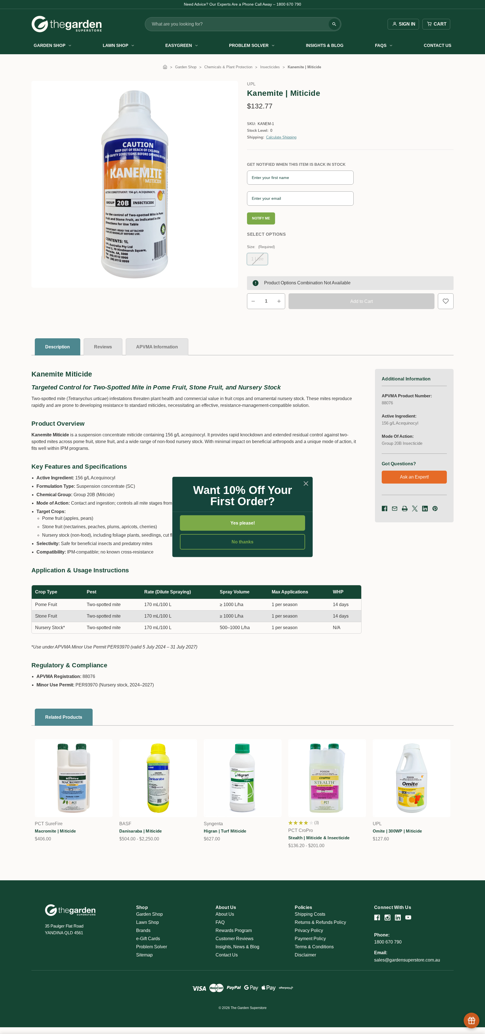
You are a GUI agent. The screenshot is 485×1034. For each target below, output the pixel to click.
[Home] (165, 67)
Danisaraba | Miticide (140, 831)
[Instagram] (387, 917)
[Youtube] (408, 917)
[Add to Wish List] (446, 301)
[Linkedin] (425, 508)
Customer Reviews (234, 938)
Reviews (103, 346)
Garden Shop (49, 45)
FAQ (220, 922)
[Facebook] (384, 508)
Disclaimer (305, 955)
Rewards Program (234, 930)
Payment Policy (310, 938)
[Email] (394, 508)
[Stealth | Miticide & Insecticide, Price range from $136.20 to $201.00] (327, 778)
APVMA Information (157, 346)
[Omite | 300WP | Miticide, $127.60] (412, 778)
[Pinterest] (435, 508)
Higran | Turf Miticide (225, 831)
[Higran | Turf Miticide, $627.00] (243, 778)
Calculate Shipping (281, 137)
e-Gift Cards (148, 938)
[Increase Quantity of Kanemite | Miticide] (279, 301)
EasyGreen (178, 45)
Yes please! (242, 523)
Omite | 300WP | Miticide (397, 831)
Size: (261, 247)
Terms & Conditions (314, 946)
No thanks (242, 541)
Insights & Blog (325, 45)
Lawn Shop (115, 45)
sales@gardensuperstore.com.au (407, 960)
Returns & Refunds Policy (320, 922)
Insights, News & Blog (237, 946)
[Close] (306, 483)
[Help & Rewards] (471, 1020)
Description (57, 346)
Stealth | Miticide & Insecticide (318, 837)
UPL (251, 83)
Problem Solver (249, 45)
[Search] (334, 24)
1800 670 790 (388, 942)
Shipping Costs (310, 914)
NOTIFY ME (261, 218)
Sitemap (144, 955)
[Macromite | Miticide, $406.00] (74, 778)
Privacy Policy (309, 930)
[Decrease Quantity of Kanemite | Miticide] (253, 301)
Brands (143, 930)
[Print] (405, 508)
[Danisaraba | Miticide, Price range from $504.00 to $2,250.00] (158, 778)
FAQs (380, 45)
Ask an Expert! (414, 477)
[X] (415, 508)
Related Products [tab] (63, 717)
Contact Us (437, 45)
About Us (225, 914)
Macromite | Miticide (55, 831)
